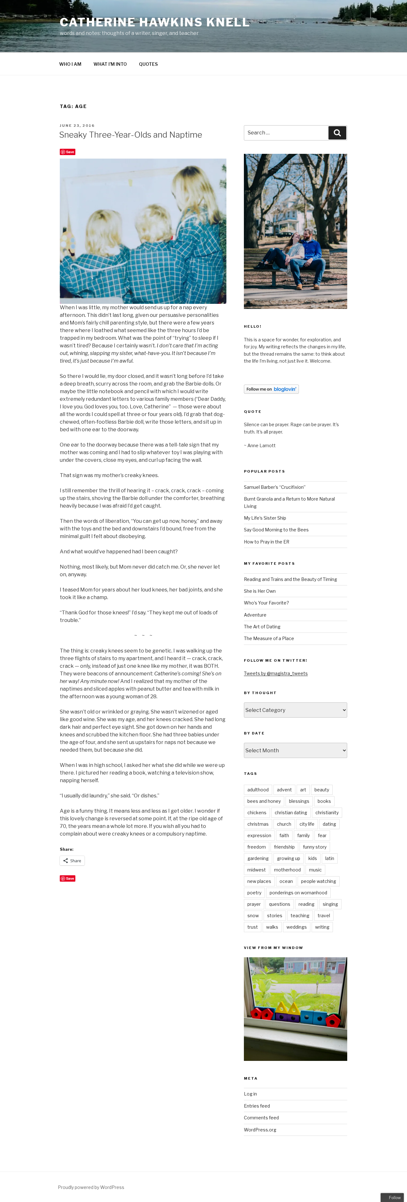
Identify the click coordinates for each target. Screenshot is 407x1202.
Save (70, 151)
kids (312, 858)
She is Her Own (260, 591)
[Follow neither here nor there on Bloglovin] (271, 392)
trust (252, 927)
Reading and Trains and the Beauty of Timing (290, 579)
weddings (296, 927)
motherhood (287, 869)
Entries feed (257, 1106)
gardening (258, 858)
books (324, 801)
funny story (315, 847)
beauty (321, 789)
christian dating (291, 812)
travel (324, 915)
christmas (258, 824)
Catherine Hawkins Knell (155, 22)
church (284, 824)
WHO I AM (70, 64)
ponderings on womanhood (298, 892)
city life (307, 824)
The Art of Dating (262, 626)
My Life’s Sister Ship (265, 518)
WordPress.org (260, 1129)
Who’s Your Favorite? (266, 602)
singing (330, 904)
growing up (288, 858)
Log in (250, 1093)
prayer (254, 904)
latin (329, 858)
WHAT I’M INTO (110, 64)
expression (259, 835)
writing (322, 927)
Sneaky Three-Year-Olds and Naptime (130, 135)
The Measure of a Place (269, 638)
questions (279, 904)
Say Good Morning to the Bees (276, 529)
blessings (299, 801)
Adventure (255, 615)
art (303, 789)
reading (306, 904)
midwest (256, 869)
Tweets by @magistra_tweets (276, 673)
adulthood (258, 789)
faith (284, 835)
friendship (284, 847)
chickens (256, 812)
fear (322, 835)
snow (253, 915)
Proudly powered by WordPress (91, 1187)
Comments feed (261, 1117)
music (315, 869)
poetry (254, 892)
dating (329, 824)
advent (284, 789)
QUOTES (148, 64)
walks (272, 927)
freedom (256, 847)
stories (274, 915)
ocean (286, 881)
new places (259, 881)
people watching (318, 881)
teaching (300, 915)
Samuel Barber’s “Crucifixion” (275, 487)
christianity (327, 812)
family (303, 835)
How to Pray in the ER (266, 541)
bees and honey (264, 801)
